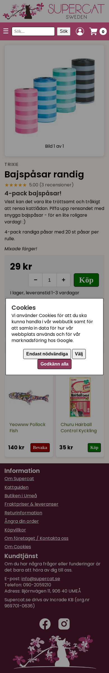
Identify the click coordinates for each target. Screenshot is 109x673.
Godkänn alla (54, 364)
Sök (64, 31)
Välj (79, 353)
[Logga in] (79, 31)
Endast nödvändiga (47, 353)
